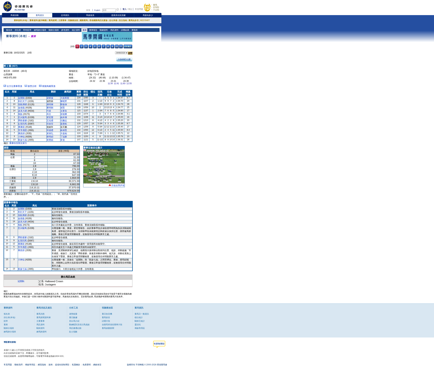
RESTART (145, 20)
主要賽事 (62, 20)
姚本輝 (63, 117)
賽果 (84, 30)
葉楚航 (63, 124)
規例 (50, 364)
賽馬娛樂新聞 (108, 328)
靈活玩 (138, 324)
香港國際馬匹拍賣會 (98, 20)
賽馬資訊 (40, 15)
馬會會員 (90, 15)
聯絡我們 (18, 364)
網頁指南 (42, 364)
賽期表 (134, 30)
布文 (49, 114)
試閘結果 (125, 30)
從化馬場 (113, 20)
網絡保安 (97, 364)
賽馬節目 (106, 317)
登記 (130, 9)
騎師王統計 (140, 321)
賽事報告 (93, 30)
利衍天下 (22, 101)
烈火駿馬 (22, 117)
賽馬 (155, 5)
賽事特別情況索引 (18, 143)
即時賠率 (27, 30)
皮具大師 (22, 111)
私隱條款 (76, 364)
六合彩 (156, 10)
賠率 (6, 321)
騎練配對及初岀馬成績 (79, 324)
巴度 (49, 111)
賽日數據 (73, 317)
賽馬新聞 (53, 20)
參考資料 (65, 30)
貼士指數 (73, 332)
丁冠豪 (63, 136)
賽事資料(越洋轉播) (38, 20)
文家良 (63, 111)
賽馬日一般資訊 (142, 314)
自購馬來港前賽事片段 (112, 324)
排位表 (17, 30)
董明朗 (50, 107)
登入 (125, 9)
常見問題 (139, 9)
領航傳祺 (22, 104)
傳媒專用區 (140, 328)
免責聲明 (87, 364)
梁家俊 (50, 98)
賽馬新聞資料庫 (43, 317)
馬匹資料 (114, 30)
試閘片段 (106, 321)
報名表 (9, 30)
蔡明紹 (50, 136)
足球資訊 (65, 15)
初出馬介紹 (74, 321)
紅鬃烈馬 (22, 124)
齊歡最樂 (22, 120)
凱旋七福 (22, 140)
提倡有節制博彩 (62, 364)
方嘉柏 (63, 133)
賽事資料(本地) (21, 20)
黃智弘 (50, 133)
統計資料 (75, 30)
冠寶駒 (21, 98)
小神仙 (21, 136)
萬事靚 (21, 127)
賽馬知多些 (134, 20)
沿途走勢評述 (118, 185)
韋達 (62, 140)
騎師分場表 (53, 30)
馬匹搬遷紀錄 (75, 328)
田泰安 (50, 124)
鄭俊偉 (63, 104)
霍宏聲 (50, 117)
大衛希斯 (64, 98)
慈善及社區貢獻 (118, 15)
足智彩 (156, 7)
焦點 (20, 114)
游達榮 (63, 114)
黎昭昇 (63, 101)
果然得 (21, 133)
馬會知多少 (148, 15)
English (97, 10)
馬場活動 (15, 15)
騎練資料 (103, 30)
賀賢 (62, 107)
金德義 (21, 107)
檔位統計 (139, 317)
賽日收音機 (107, 314)
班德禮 (50, 130)
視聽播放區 (73, 20)
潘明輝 (50, 104)
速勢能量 (73, 314)
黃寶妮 (50, 140)
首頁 (88, 10)
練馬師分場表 (39, 30)
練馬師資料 (41, 332)
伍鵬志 (63, 120)
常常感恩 (22, 130)
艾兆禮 (50, 120)
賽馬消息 (40, 314)
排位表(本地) (9, 317)
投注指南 (123, 20)
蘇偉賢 (63, 130)
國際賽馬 (84, 20)
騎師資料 (40, 328)
